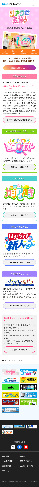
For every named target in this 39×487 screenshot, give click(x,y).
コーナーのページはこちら (19, 262)
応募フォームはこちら (19, 167)
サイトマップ (6, 470)
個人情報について (26, 466)
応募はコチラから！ (19, 349)
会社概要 (5, 456)
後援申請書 (6, 466)
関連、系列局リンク (26, 461)
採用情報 (23, 456)
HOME (3, 360)
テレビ (8, 360)
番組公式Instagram (20, 68)
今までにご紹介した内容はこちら (19, 119)
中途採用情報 (7, 461)
